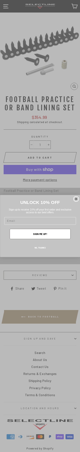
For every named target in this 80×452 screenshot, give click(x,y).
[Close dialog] (76, 199)
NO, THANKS (40, 248)
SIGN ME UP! (40, 233)
